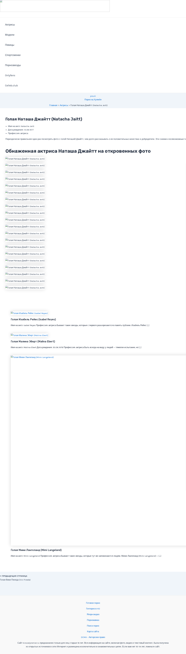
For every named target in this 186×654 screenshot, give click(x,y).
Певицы (9, 44)
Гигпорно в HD (93, 608)
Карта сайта (93, 631)
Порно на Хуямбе (93, 99)
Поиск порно (93, 625)
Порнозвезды (13, 65)
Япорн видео (93, 614)
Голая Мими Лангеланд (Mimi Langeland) (36, 550)
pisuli (93, 96)
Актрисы (10, 24)
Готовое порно (93, 603)
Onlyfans (10, 75)
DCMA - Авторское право (93, 637)
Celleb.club (11, 85)
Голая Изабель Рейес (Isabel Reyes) (33, 319)
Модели (9, 34)
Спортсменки (12, 55)
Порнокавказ (93, 620)
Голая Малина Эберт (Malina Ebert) (33, 341)
